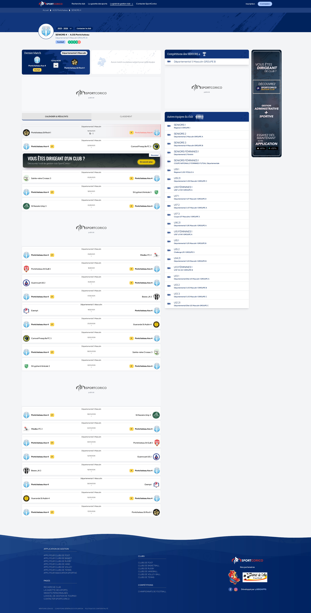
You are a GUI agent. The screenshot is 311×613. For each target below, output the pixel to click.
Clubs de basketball (148, 565)
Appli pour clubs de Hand (57, 564)
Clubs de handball (148, 571)
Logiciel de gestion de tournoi (60, 596)
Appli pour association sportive (60, 573)
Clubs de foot (145, 562)
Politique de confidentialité (96, 609)
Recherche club (52, 587)
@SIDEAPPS (260, 589)
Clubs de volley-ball (149, 574)
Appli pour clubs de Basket (58, 558)
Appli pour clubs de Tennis (57, 570)
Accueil (46, 10)
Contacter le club (84, 28)
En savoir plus (146, 162)
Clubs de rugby (146, 568)
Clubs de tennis (146, 577)
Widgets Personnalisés (56, 593)
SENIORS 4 (76, 10)
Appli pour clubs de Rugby (57, 561)
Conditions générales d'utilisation (69, 609)
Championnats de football (152, 591)
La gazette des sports (55, 590)
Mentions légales (46, 609)
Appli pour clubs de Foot (57, 555)
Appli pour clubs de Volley (58, 567)
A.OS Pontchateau (60, 10)
